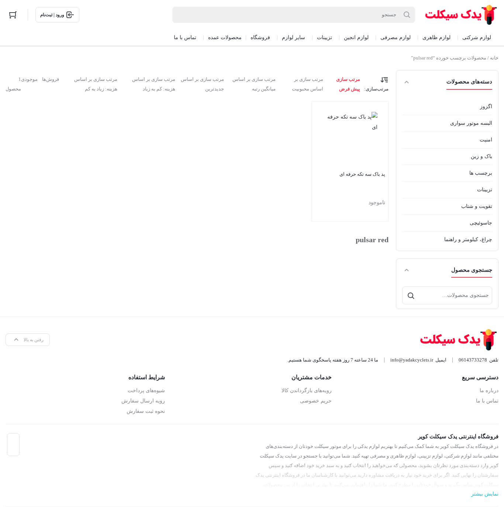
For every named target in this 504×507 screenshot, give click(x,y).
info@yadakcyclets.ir (411, 360)
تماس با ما (487, 401)
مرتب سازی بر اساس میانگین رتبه (254, 84)
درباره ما (489, 390)
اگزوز (486, 106)
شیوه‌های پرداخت (146, 390)
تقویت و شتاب (476, 206)
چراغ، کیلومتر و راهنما (468, 239)
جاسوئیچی (481, 223)
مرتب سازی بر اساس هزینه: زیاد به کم (95, 84)
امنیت (486, 140)
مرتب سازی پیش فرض (348, 84)
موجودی (29, 79)
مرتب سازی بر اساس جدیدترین (202, 84)
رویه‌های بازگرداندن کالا (307, 390)
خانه (494, 58)
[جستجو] (411, 295)
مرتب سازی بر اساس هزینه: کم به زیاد (153, 84)
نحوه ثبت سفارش (146, 411)
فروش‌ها (50, 79)
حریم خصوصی (316, 401)
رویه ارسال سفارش (143, 401)
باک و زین (481, 156)
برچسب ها (480, 173)
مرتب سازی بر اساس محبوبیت (307, 84)
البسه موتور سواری (471, 123)
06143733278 (473, 360)
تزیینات (484, 189)
